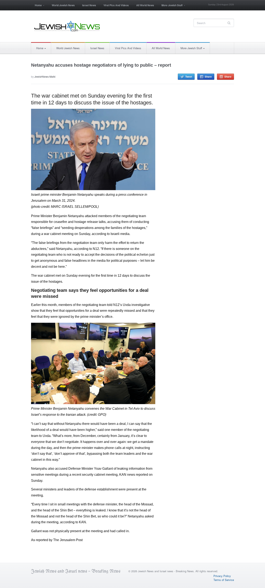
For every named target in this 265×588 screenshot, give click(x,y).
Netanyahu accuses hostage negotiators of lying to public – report (101, 65)
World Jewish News (63, 5)
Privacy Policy (222, 576)
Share (208, 76)
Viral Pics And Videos (116, 5)
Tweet (188, 76)
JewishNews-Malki (44, 76)
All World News (145, 5)
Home (36, 6)
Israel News (89, 5)
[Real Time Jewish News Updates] (67, 26)
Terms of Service (223, 580)
